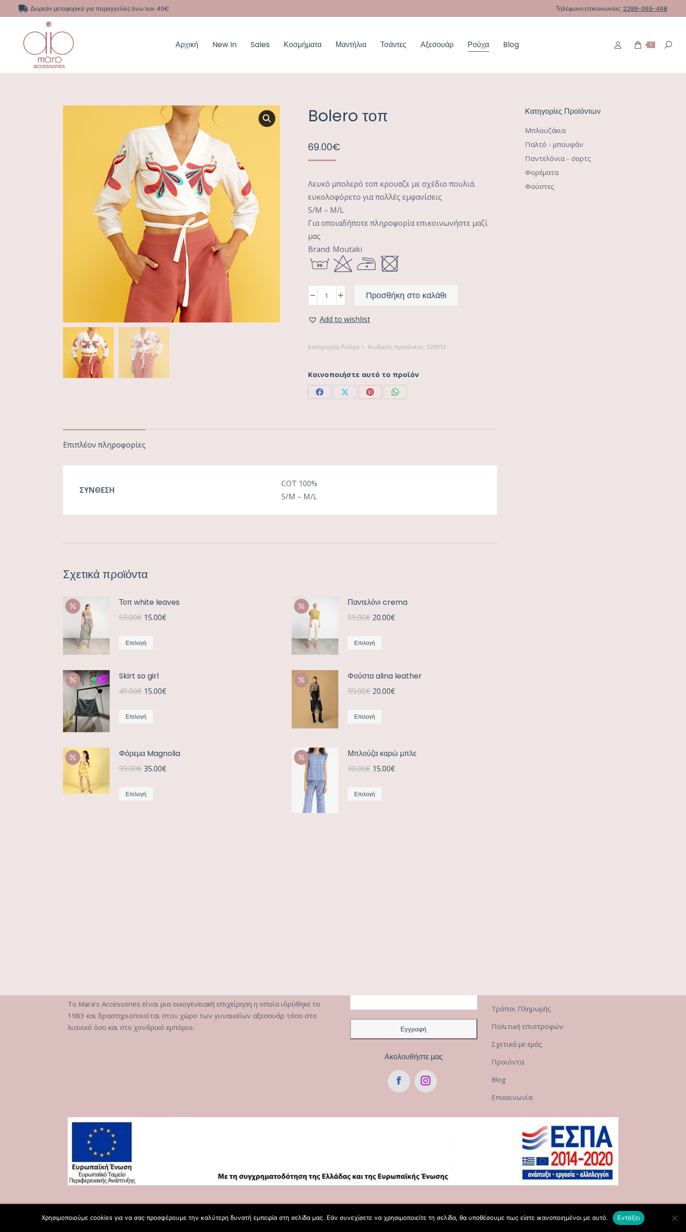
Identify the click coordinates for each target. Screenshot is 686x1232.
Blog (498, 1079)
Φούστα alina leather (385, 676)
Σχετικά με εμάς (516, 1044)
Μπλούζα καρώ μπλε (382, 753)
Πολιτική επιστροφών (527, 1026)
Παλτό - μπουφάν (554, 144)
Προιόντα (507, 1061)
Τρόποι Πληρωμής (521, 1008)
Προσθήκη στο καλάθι (406, 295)
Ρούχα (350, 347)
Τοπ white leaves (149, 602)
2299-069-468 (645, 8)
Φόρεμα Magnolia (149, 753)
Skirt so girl (139, 676)
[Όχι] (674, 1218)
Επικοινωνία (511, 1097)
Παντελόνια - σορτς (558, 158)
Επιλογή (136, 643)
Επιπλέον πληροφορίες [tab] (104, 445)
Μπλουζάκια (545, 130)
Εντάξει (628, 1217)
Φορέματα (542, 172)
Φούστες (539, 186)
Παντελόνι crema (377, 602)
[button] (267, 118)
